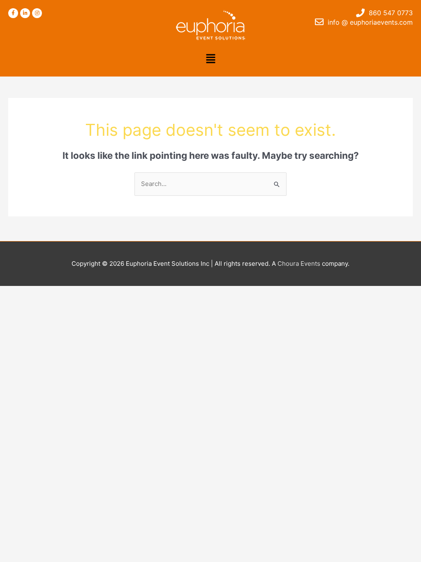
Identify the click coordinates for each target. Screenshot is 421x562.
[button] (210, 59)
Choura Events (299, 263)
